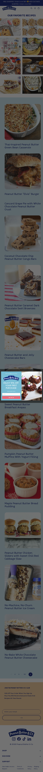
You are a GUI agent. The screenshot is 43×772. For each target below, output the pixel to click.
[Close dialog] (41, 373)
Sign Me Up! (11, 397)
